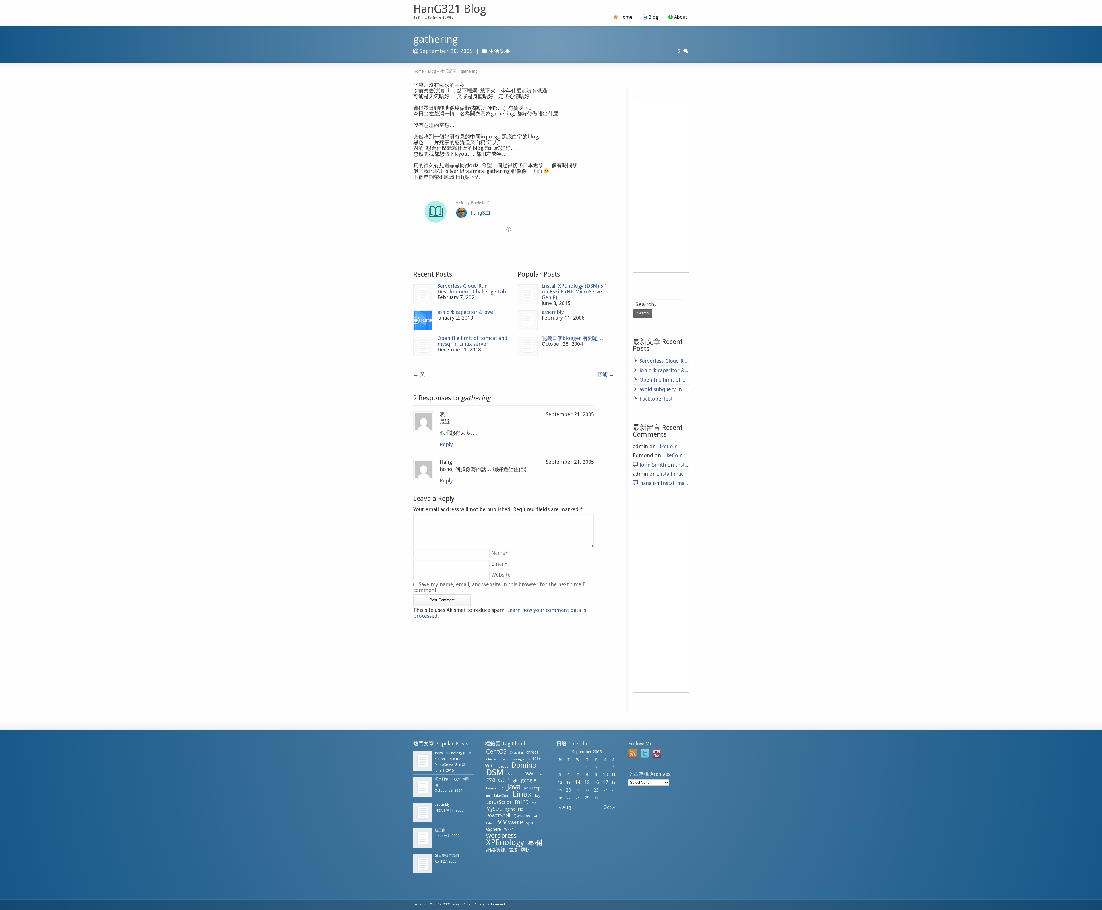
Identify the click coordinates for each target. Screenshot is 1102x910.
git (515, 780)
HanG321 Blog (449, 9)
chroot (532, 752)
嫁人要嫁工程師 (447, 856)
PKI (520, 810)
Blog (653, 17)
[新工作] (422, 838)
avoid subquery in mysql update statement (690, 389)
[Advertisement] (661, 186)
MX (534, 803)
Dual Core (514, 774)
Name (499, 553)
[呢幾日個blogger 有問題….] (528, 346)
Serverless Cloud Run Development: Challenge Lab (471, 289)
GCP (503, 780)
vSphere (493, 829)
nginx (510, 809)
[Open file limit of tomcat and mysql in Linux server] (423, 346)
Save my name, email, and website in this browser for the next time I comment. (499, 587)
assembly (553, 312)
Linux (522, 794)
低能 (605, 374)
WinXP (508, 830)
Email (499, 564)
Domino (523, 765)
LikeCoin (667, 446)
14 (577, 782)
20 (568, 790)
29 (587, 798)
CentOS (496, 751)
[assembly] (528, 320)
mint (522, 801)
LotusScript (498, 802)
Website (501, 575)
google (528, 780)
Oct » (610, 807)
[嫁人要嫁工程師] (422, 863)
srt (535, 816)
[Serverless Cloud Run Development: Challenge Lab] (423, 294)
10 (605, 774)
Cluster (491, 759)
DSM (495, 772)
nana (645, 483)
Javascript (533, 788)
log (538, 795)
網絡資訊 (496, 850)
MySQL (494, 809)
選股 (513, 850)
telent (490, 823)
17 (605, 782)
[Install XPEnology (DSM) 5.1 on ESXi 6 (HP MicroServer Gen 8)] (528, 294)
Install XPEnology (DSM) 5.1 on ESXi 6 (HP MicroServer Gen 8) (574, 291)
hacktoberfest (656, 399)
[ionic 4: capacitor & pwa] (423, 320)
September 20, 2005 (446, 51)
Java (514, 786)
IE (501, 788)
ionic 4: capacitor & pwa (465, 312)
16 (596, 782)
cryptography (520, 759)
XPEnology (505, 842)
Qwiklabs (521, 815)
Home (626, 17)
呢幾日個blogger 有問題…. (573, 338)
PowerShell (498, 815)
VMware (510, 822)
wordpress (501, 835)
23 (596, 790)
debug (503, 766)
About (680, 17)
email (540, 774)
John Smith (653, 465)
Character (516, 753)
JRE (488, 796)
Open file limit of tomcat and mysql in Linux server (472, 341)
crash (504, 759)
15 (587, 782)
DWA (528, 773)
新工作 (440, 830)
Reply (446, 444)
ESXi (490, 780)
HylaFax (491, 788)
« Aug (563, 807)
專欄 (534, 842)
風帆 (525, 850)
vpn (529, 823)
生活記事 (500, 51)
